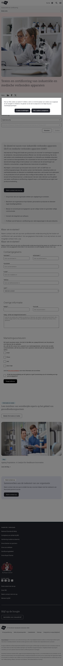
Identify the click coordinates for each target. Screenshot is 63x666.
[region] (31, 106)
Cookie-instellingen (22, 110)
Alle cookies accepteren (40, 110)
